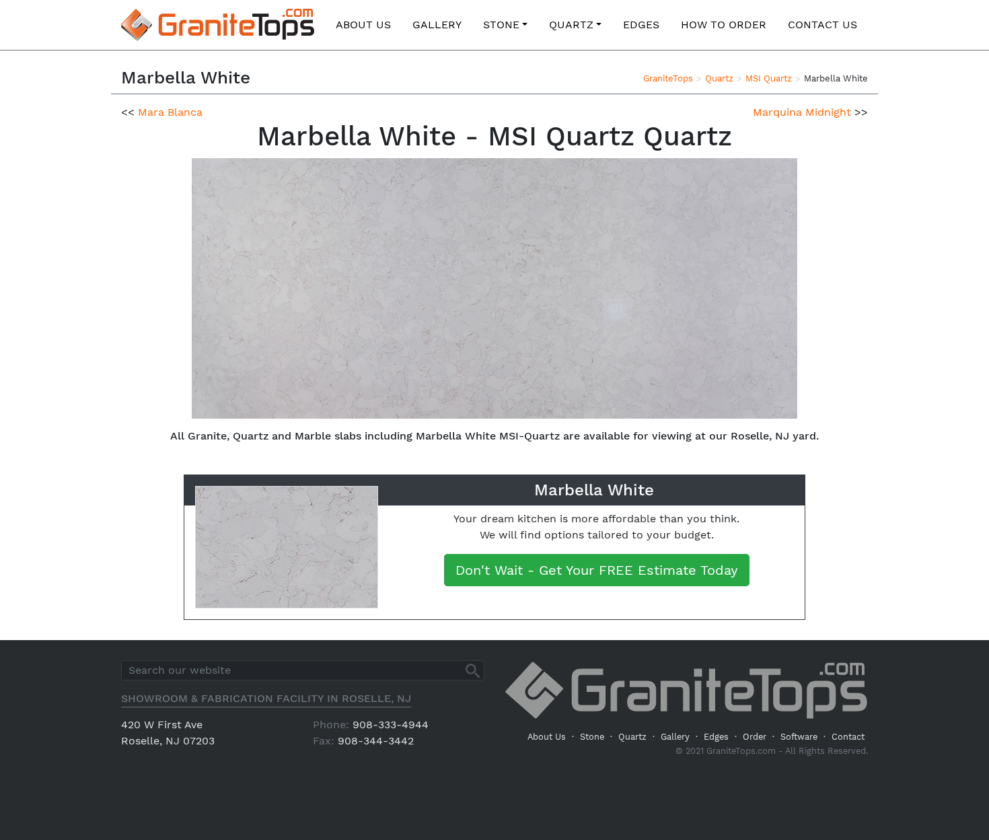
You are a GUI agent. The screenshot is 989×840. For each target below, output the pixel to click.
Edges (641, 24)
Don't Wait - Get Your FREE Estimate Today (596, 570)
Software (798, 737)
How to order (723, 24)
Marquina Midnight (802, 112)
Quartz (571, 24)
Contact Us (822, 24)
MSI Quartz (768, 78)
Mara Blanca (170, 112)
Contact (848, 737)
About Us (363, 24)
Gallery (437, 24)
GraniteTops (668, 78)
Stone (501, 24)
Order (754, 737)
